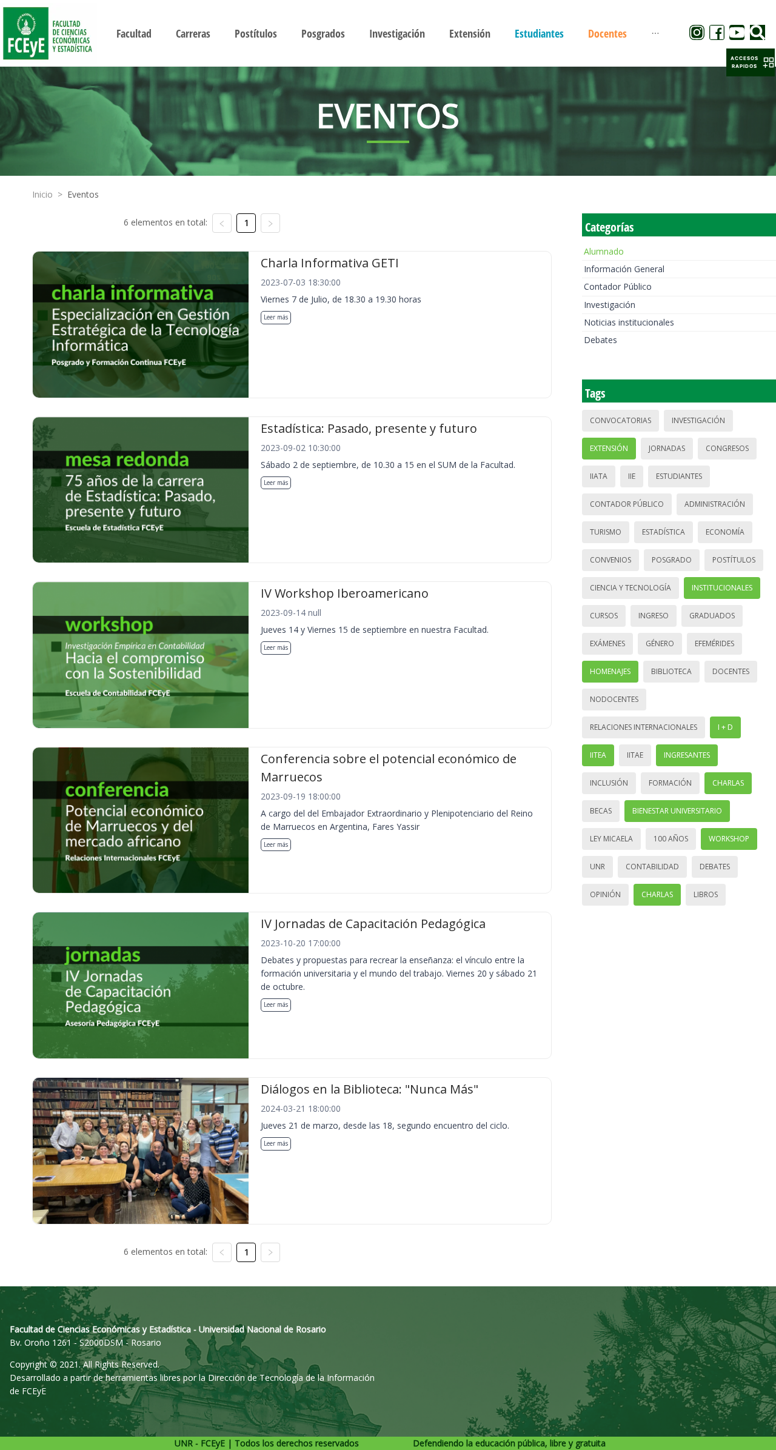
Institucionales (722, 588)
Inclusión (609, 783)
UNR (597, 866)
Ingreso (653, 615)
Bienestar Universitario (677, 811)
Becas (601, 811)
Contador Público (618, 286)
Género (660, 643)
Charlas (728, 783)
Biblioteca (671, 671)
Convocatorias (620, 420)
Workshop (729, 839)
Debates (600, 340)
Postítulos (733, 560)
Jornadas (667, 448)
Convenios (610, 560)
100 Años (671, 839)
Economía (725, 532)
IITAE (635, 755)
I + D (725, 727)
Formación (670, 783)
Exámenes (607, 643)
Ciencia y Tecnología (630, 588)
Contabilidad (652, 866)
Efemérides (714, 643)
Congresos (727, 448)
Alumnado (604, 251)
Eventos (83, 194)
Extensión (609, 448)
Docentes (730, 671)
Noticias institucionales (629, 322)
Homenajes (610, 671)
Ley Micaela (611, 839)
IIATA (598, 476)
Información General (624, 269)
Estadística (663, 532)
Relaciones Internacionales (643, 727)
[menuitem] (134, 33)
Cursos (604, 615)
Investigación (609, 304)
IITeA (598, 755)
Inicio (42, 194)
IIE (631, 476)
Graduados (712, 615)
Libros (706, 894)
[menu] (388, 33)
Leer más (276, 317)
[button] (750, 62)
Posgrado (672, 560)
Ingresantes (687, 755)
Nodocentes (614, 699)
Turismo (605, 532)
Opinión (605, 894)
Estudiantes (679, 476)
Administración (714, 504)
